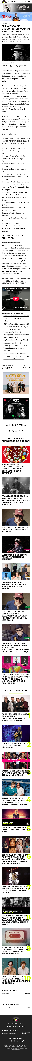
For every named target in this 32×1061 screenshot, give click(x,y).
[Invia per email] (25, 66)
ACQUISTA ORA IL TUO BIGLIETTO (16, 236)
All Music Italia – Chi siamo (9, 1045)
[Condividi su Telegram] (19, 66)
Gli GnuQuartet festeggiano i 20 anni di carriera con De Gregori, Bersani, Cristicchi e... (16, 326)
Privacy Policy (7, 1046)
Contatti (18, 1045)
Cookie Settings (16, 1047)
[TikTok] (23, 1041)
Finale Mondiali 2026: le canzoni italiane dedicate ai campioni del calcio (16, 318)
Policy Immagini (22, 1046)
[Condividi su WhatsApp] (11, 66)
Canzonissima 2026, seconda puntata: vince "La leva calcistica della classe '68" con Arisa (16, 356)
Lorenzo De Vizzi (8, 63)
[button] (22, 66)
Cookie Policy (15, 1046)
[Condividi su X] (17, 66)
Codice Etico (24, 1045)
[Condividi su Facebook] (14, 66)
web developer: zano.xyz (16, 1049)
